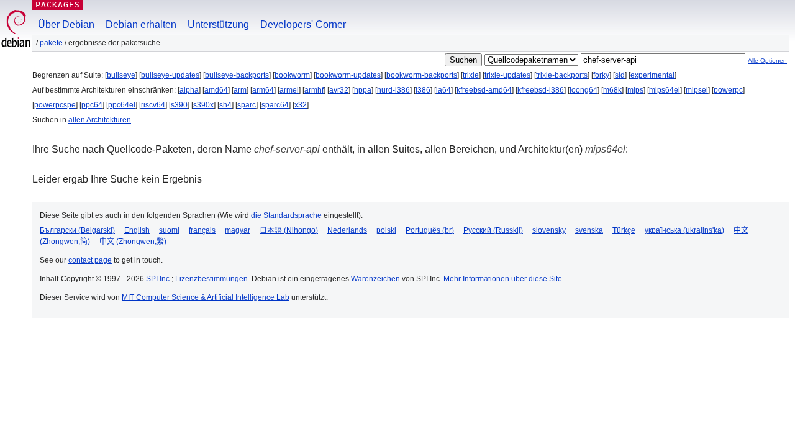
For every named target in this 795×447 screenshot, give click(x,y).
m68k (612, 90)
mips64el (664, 90)
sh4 (225, 105)
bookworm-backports (421, 75)
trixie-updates (507, 75)
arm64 (263, 90)
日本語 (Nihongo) (289, 230)
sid (620, 75)
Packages (57, 4)
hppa (362, 90)
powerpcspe (55, 105)
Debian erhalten (141, 24)
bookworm (292, 75)
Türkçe (623, 230)
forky (601, 75)
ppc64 (91, 105)
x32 (300, 105)
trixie (471, 75)
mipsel (697, 90)
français (202, 230)
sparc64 (275, 105)
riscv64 (153, 105)
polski (386, 230)
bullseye (121, 75)
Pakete (51, 42)
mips (635, 90)
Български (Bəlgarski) (77, 230)
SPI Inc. (158, 278)
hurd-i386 (393, 90)
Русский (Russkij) (493, 230)
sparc (246, 105)
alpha (189, 90)
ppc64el (121, 105)
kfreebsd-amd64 (484, 90)
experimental (652, 75)
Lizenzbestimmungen (211, 278)
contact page (90, 260)
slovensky (549, 230)
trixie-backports (562, 75)
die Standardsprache (286, 215)
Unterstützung (218, 24)
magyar (237, 230)
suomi (169, 230)
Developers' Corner (303, 24)
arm (240, 90)
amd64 (216, 90)
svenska (589, 230)
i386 (423, 90)
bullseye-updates (170, 75)
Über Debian (66, 24)
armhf (314, 90)
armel (289, 90)
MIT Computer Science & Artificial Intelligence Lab (205, 297)
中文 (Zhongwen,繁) (132, 241)
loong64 (583, 90)
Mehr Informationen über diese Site (502, 278)
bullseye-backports (237, 75)
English (137, 230)
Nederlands (347, 230)
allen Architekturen (99, 119)
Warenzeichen (375, 278)
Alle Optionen (767, 60)
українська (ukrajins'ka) (684, 230)
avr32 (338, 90)
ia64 (443, 90)
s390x (203, 105)
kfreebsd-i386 (540, 90)
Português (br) (430, 230)
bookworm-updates (348, 75)
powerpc (728, 90)
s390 (179, 105)
